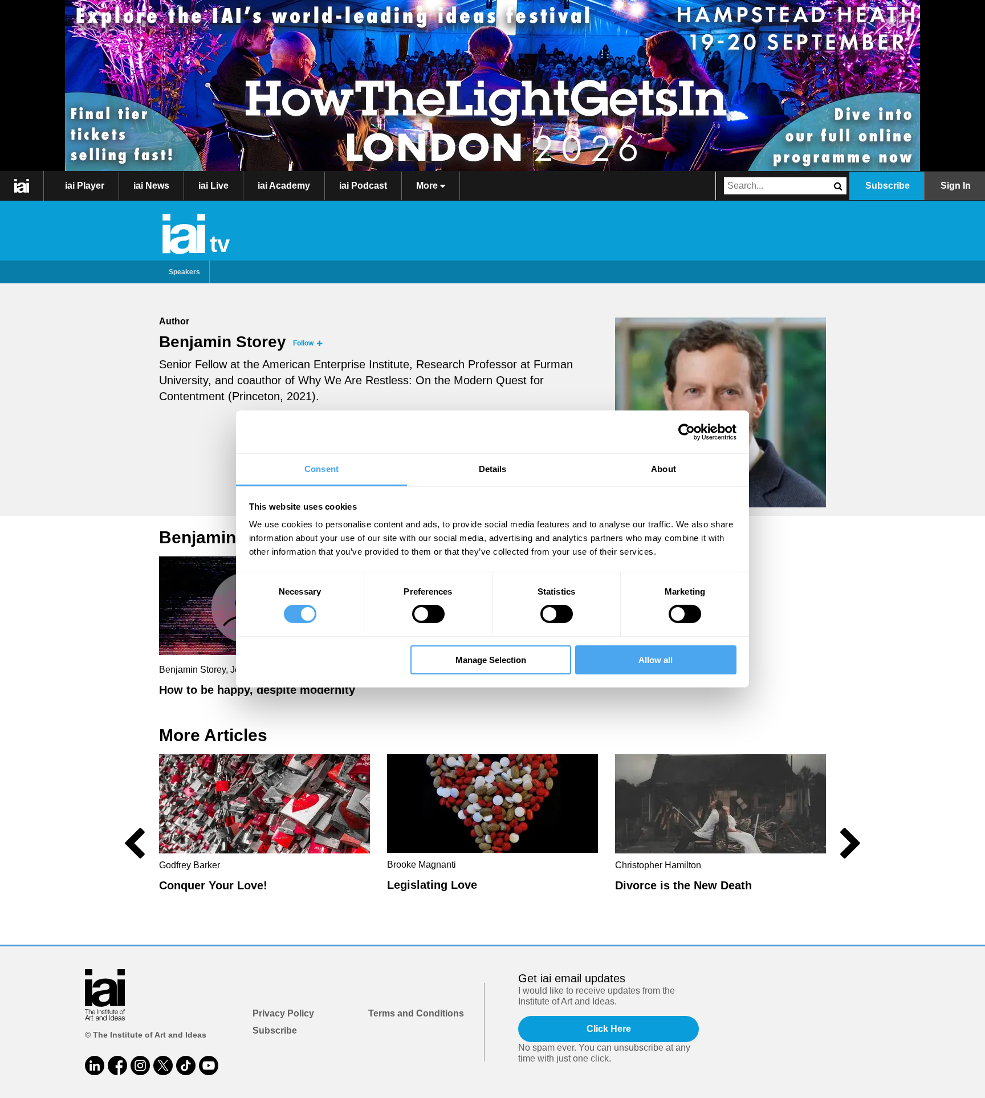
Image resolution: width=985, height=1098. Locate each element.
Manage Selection (490, 660)
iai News (151, 185)
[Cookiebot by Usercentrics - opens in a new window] (686, 431)
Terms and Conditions (416, 1013)
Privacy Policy (283, 1013)
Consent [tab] (321, 469)
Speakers (184, 272)
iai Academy (284, 185)
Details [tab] (493, 469)
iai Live (213, 185)
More (428, 185)
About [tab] (663, 469)
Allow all (655, 660)
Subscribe (887, 185)
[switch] (428, 614)
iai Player (84, 185)
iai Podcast (363, 185)
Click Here (609, 1029)
